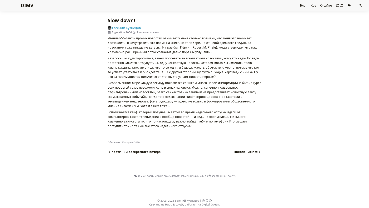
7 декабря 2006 (122, 32)
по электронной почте (220, 176)
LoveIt (179, 204)
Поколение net (246, 152)
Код (314, 5)
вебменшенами (189, 176)
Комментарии (145, 176)
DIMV (27, 5)
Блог (304, 5)
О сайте (326, 5)
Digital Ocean (210, 204)
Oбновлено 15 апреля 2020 (124, 142)
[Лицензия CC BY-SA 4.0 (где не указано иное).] (207, 200)
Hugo (168, 204)
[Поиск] (360, 5)
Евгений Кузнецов (187, 200)
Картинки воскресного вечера (136, 152)
